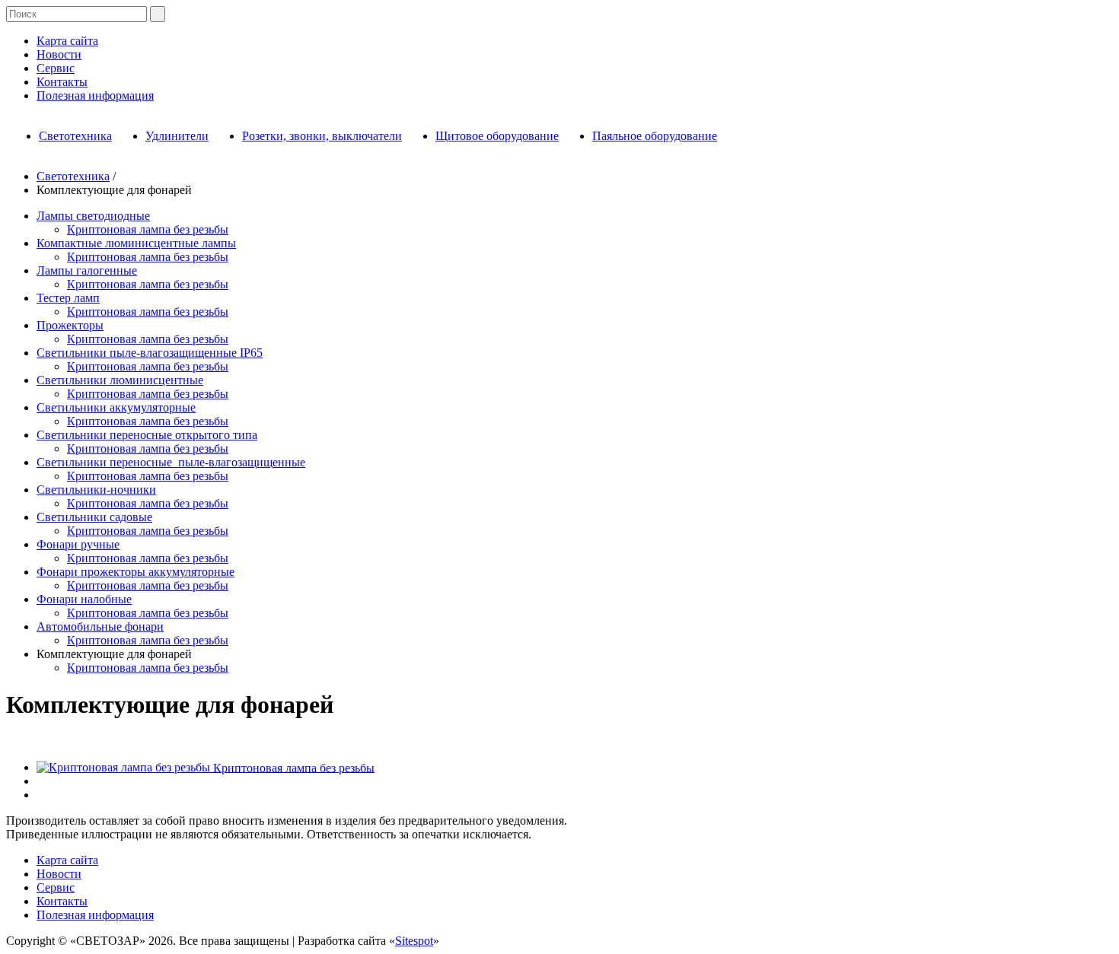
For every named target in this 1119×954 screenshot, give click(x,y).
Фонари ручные (78, 544)
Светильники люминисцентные (120, 380)
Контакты (62, 81)
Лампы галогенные (87, 270)
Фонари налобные (84, 599)
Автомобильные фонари (100, 626)
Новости (59, 54)
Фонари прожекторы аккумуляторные (135, 571)
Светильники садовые (94, 516)
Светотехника (73, 176)
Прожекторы (70, 325)
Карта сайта (67, 40)
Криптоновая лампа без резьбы (147, 229)
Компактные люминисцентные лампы (136, 243)
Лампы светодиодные (93, 215)
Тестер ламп (68, 297)
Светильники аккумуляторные (116, 407)
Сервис (56, 68)
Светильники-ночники (96, 489)
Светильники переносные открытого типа (147, 434)
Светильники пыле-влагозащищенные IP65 (150, 352)
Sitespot (414, 940)
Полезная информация (95, 95)
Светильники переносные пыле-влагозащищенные (171, 462)
